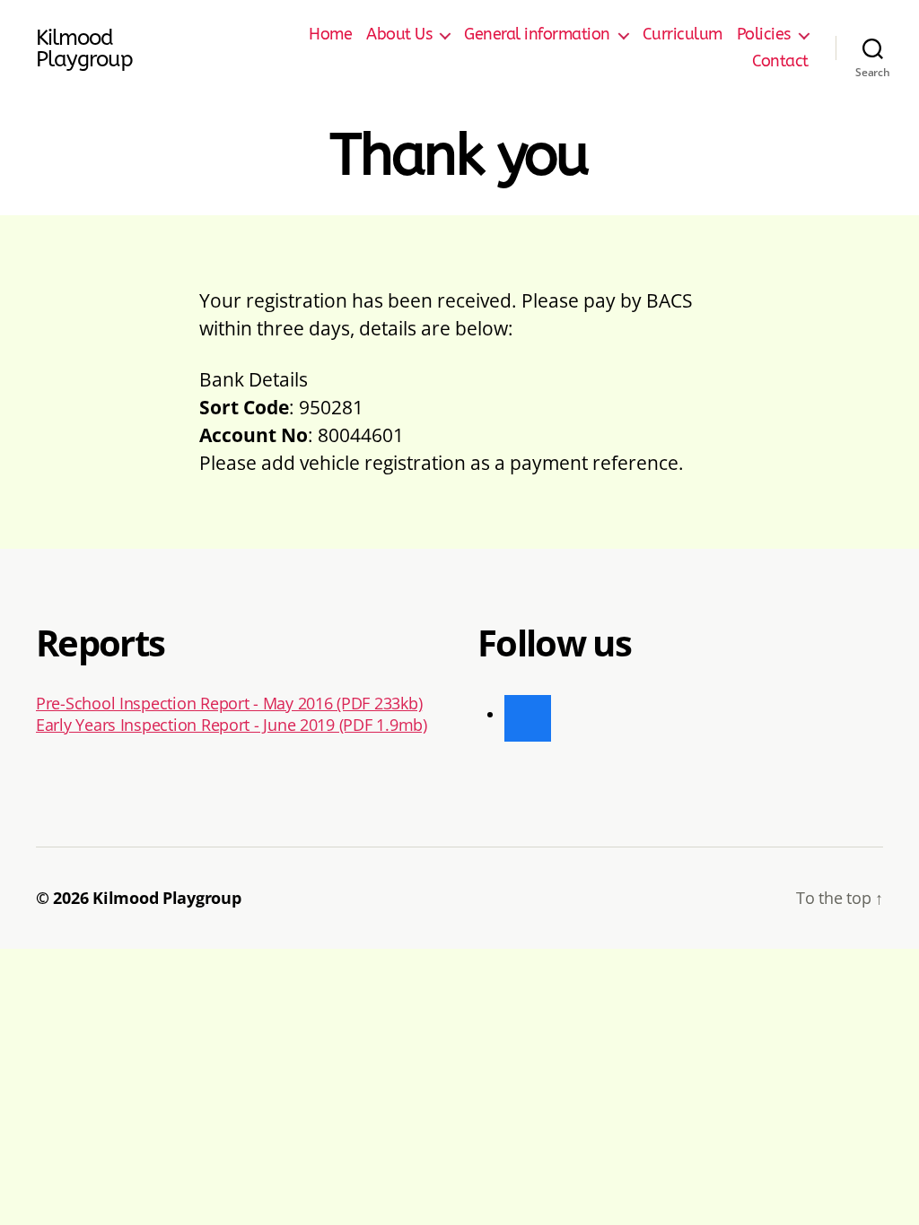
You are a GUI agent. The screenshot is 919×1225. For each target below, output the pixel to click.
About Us (399, 34)
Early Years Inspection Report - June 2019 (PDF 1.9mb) (231, 724)
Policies (764, 34)
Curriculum (682, 34)
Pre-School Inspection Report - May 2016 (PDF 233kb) (229, 703)
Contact (780, 61)
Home (330, 34)
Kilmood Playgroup (84, 48)
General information (537, 34)
